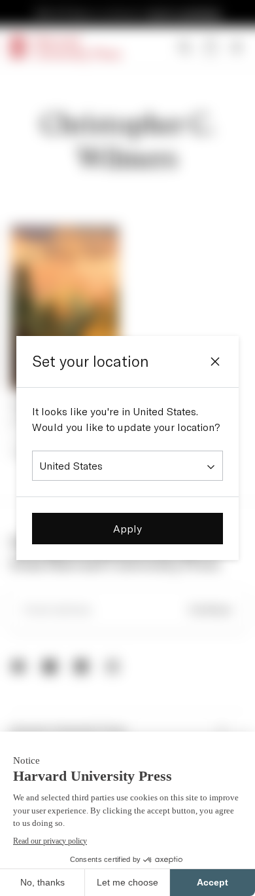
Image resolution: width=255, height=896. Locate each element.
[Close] (215, 361)
